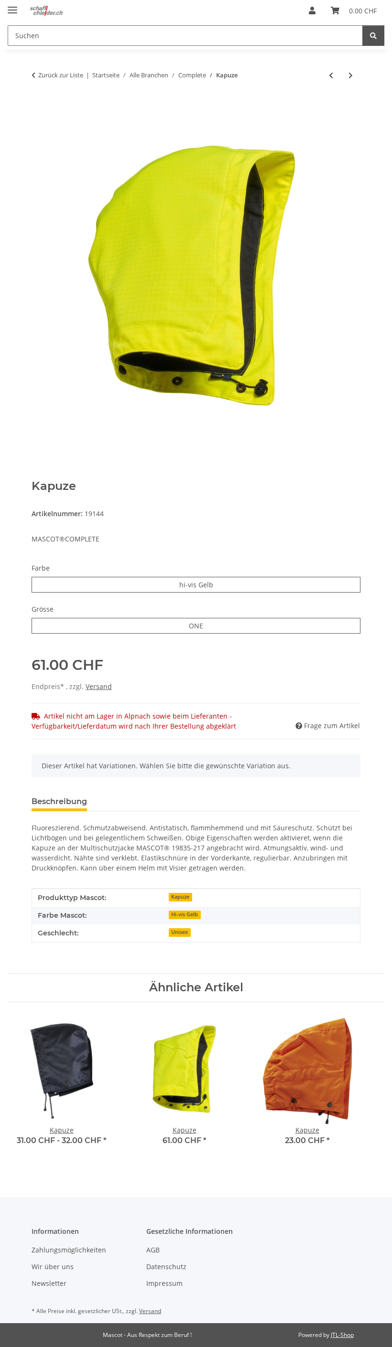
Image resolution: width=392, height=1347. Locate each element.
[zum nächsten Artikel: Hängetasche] (350, 75)
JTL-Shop (342, 1335)
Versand (99, 686)
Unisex (179, 932)
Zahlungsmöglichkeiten (69, 1249)
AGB (153, 1249)
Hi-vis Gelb (184, 914)
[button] (312, 10)
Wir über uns (53, 1266)
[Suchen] (373, 35)
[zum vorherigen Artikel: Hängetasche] (331, 75)
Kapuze (180, 896)
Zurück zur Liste (60, 75)
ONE (203, 625)
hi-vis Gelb (213, 584)
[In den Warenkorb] (39, 106)
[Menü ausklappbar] (12, 6)
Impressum (164, 1283)
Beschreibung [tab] (59, 801)
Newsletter (49, 1283)
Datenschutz (166, 1266)
